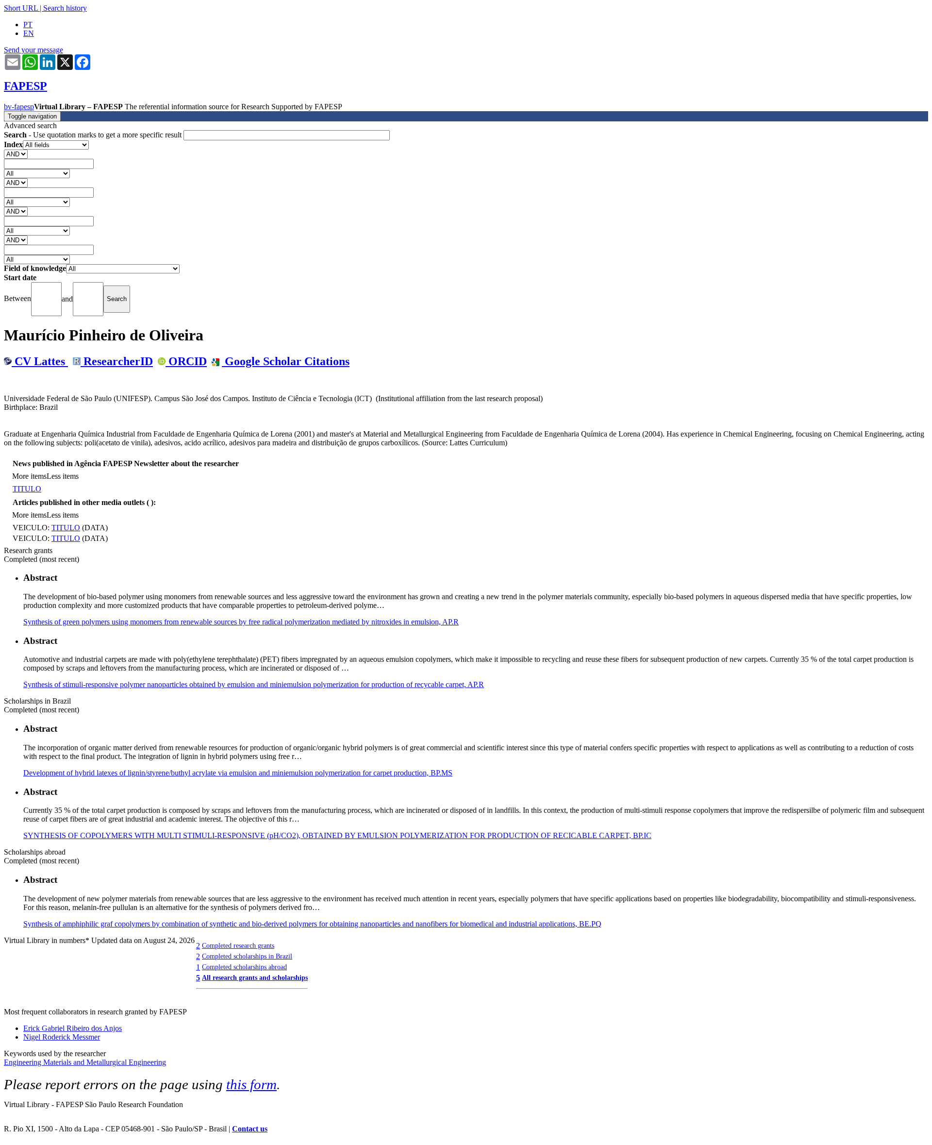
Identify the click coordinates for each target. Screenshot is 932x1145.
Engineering (23, 1062)
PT (28, 24)
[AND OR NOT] (16, 154)
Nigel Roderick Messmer (61, 1037)
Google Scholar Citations (286, 361)
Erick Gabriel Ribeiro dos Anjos (72, 1028)
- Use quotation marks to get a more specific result (93, 135)
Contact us (249, 1129)
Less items (63, 476)
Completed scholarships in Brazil (247, 956)
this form (251, 1084)
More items (29, 476)
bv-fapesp (19, 106)
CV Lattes (40, 361)
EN (28, 33)
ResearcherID (117, 361)
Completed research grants (238, 945)
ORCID (186, 361)
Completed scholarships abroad (244, 967)
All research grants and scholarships (255, 977)
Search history (65, 8)
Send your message (33, 50)
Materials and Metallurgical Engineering (104, 1062)
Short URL (21, 8)
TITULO (27, 489)
